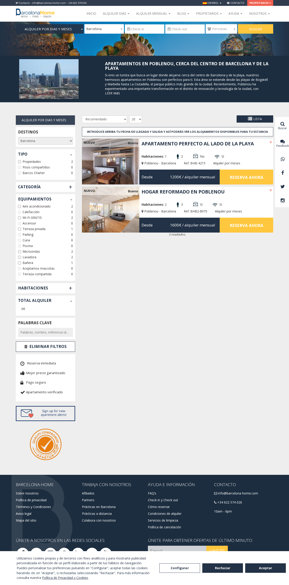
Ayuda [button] (234, 13)
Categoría (29, 186)
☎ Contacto (235, 3)
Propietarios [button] (259, 3)
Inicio (91, 13)
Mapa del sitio (26, 520)
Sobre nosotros (27, 493)
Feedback (282, 146)
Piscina (28, 246)
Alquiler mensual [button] (152, 13)
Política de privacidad (31, 500)
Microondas (31, 251)
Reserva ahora (246, 177)
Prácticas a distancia (97, 513)
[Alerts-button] (45, 413)
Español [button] (213, 3)
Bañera (28, 263)
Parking (28, 234)
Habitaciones (33, 288)
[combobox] (104, 29)
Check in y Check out (163, 500)
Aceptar (265, 568)
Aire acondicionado (37, 206)
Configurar (180, 568)
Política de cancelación (164, 527)
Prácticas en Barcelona (99, 507)
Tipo (23, 154)
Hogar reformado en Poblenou (183, 192)
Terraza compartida (37, 274)
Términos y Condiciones (33, 507)
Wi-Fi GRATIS (32, 217)
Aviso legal (23, 513)
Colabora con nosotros (99, 520)
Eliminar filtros (48, 346)
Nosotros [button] (258, 13)
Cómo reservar (159, 507)
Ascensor (29, 223)
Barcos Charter (34, 173)
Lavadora (29, 257)
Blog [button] (182, 13)
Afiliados (88, 493)
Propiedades (32, 161)
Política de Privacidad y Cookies (65, 578)
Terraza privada (34, 229)
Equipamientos (34, 199)
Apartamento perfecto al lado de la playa (198, 143)
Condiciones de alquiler (165, 513)
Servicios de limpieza (163, 520)
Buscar (255, 29)
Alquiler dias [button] (115, 13)
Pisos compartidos (36, 167)
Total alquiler (34, 300)
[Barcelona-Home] (35, 10)
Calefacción (31, 212)
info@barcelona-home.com (237, 493)
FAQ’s (152, 493)
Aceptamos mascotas (39, 268)
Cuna (26, 240)
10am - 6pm (223, 511)
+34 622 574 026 (229, 502)
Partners (88, 500)
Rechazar (222, 568)
